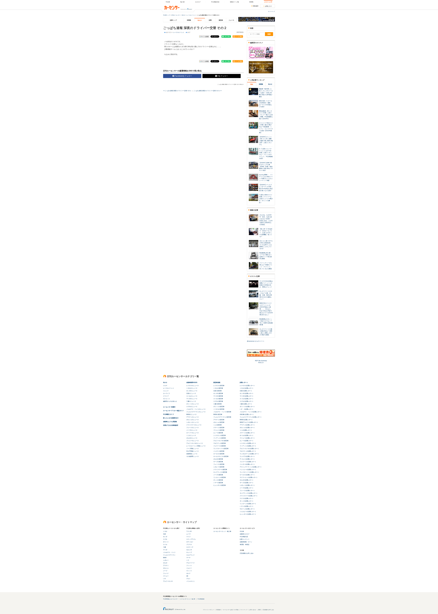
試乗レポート (244, 382)
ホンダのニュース (191, 391)
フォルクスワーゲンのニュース (196, 412)
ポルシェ (166, 568)
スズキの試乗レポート (246, 401)
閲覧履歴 (255, 6)
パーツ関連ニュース (192, 448)
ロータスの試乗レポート (247, 475)
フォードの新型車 (218, 464)
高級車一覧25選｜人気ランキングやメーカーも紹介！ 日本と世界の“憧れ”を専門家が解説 (266, 92)
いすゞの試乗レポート (246, 409)
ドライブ (166, 396)
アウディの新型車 (218, 419)
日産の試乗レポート (246, 391)
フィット (189, 565)
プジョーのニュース (192, 440)
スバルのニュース (191, 396)
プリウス (189, 544)
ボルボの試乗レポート (246, 480)
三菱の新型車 (217, 404)
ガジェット (166, 398)
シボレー (166, 560)
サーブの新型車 (218, 461)
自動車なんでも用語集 (170, 421)
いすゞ (165, 578)
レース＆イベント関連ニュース (196, 446)
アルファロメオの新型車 (220, 440)
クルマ (165, 385)
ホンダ (165, 536)
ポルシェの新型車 (218, 422)
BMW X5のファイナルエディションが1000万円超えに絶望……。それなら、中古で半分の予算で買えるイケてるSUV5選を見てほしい (266, 309)
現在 (251, 84)
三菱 (164, 547)
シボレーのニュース (192, 422)
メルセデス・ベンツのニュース (196, 409)
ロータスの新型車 (218, 454)
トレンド (166, 391)
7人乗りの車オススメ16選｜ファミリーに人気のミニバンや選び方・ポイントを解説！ (266, 198)
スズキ (165, 539)
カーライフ (166, 393)
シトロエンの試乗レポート (248, 443)
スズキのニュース (191, 406)
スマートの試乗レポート (247, 433)
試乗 (210, 20)
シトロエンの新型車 (219, 435)
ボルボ (165, 563)
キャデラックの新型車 (220, 472)
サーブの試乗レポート (246, 482)
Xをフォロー (223, 76)
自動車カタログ (244, 534)
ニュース (231, 20)
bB (187, 576)
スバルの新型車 (218, 398)
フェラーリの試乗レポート (248, 461)
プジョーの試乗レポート (247, 438)
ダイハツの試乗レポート (247, 406)
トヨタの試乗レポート (246, 388)
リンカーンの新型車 (219, 477)
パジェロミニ (190, 581)
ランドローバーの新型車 (220, 448)
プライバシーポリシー (208, 609)
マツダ (165, 550)
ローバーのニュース (192, 433)
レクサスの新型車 (218, 385)
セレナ (188, 573)
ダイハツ (166, 542)
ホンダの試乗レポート (246, 393)
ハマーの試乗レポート (246, 506)
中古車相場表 (201, 599)
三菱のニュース (191, 401)
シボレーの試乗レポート (247, 485)
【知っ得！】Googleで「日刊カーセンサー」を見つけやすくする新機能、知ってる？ (265, 232)
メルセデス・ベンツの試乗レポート (251, 412)
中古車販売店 (244, 536)
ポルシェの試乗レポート (247, 427)
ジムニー (189, 568)
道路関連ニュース (191, 454)
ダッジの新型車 (218, 480)
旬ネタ (183, 15)
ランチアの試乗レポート (247, 456)
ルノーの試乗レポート (246, 440)
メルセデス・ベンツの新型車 (222, 412)
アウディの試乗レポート (247, 425)
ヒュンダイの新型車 (219, 485)
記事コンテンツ (244, 539)
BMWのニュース (191, 414)
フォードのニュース (192, 427)
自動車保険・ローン (246, 542)
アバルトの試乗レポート (247, 459)
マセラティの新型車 (219, 443)
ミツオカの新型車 (218, 409)
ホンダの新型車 (218, 393)
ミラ (187, 560)
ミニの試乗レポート (246, 430)
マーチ (188, 557)
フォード (166, 573)
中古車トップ (166, 15)
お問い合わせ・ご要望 (255, 609)
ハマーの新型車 (218, 482)
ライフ (188, 536)
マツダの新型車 (218, 396)
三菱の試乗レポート (246, 404)
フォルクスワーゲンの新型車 (222, 417)
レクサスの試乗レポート (247, 385)
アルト (188, 578)
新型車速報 (216, 382)
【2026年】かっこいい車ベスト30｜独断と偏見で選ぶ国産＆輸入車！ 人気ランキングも (266, 140)
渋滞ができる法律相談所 (170, 425)
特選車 (189, 20)
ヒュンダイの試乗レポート (248, 514)
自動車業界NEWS (191, 382)
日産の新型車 (217, 391)
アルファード (190, 563)
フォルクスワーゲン (169, 555)
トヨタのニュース (191, 388)
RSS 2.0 (260, 362)
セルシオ (189, 550)
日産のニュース (191, 393)
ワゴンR (189, 531)
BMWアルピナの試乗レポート (249, 422)
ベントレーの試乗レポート (248, 469)
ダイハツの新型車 (218, 406)
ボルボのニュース (191, 438)
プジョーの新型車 (218, 430)
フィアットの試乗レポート (248, 446)
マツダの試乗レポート (246, 396)
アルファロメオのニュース (194, 443)
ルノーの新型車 (218, 433)
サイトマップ (271, 11)
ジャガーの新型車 (218, 451)
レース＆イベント (191, 15)
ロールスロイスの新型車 (220, 456)
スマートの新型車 (218, 427)
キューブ (189, 552)
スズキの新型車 (218, 401)
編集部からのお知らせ (170, 401)
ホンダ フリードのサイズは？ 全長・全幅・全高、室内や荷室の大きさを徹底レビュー (265, 295)
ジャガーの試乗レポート (247, 464)
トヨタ (165, 531)
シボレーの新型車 (218, 467)
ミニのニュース (191, 435)
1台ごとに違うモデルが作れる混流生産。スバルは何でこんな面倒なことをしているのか (266, 244)
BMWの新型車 (217, 414)
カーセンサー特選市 (169, 407)
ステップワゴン (191, 539)
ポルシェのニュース (192, 419)
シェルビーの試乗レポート (248, 511)
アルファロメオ (168, 581)
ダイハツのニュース (192, 404)
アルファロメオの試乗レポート (249, 448)
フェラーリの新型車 (219, 446)
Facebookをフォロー (183, 76)
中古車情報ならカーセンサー (170, 599)
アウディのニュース (192, 417)
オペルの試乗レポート (246, 435)
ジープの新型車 (218, 475)
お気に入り (268, 6)
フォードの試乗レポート (247, 490)
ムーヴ (188, 534)
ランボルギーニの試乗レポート (249, 454)
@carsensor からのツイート (255, 341)
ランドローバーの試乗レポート (249, 472)
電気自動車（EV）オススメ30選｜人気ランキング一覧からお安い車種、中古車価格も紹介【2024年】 (266, 114)
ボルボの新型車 (218, 459)
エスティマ (189, 547)
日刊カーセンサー (175, 15)
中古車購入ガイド (168, 414)
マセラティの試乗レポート (248, 451)
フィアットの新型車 (219, 438)
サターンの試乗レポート (247, 509)
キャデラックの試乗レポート (249, 493)
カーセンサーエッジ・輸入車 (222, 531)
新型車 (221, 20)
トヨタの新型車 (218, 388)
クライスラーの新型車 (220, 469)
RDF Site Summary (261, 360)
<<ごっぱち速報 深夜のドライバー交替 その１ (177, 91)
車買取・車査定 (244, 544)
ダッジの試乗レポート (246, 501)
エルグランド (190, 555)
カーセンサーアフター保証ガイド (173, 410)
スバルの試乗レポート (246, 398)
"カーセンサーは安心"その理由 (231, 609)
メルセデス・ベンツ (169, 552)
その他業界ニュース (192, 456)
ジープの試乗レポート (246, 488)
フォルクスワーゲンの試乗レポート (251, 417)
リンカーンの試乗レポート (248, 503)
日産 (164, 534)
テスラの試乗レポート (246, 498)
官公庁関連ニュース (192, 451)
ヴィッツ (189, 571)
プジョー (166, 576)
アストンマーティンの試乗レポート (251, 467)
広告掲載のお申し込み (246, 553)
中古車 (242, 531)
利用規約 (218, 609)
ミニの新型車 (217, 425)
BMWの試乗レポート (246, 419)
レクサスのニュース (192, 385)
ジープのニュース (191, 430)
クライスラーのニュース (193, 425)
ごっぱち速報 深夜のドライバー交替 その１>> (207, 91)
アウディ (166, 565)
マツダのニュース (191, 398)
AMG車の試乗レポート (247, 414)
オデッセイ (189, 542)
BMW (164, 557)
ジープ (165, 571)
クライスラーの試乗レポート (249, 496)
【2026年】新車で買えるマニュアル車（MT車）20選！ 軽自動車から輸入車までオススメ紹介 (266, 166)
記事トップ (173, 20)
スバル (165, 544)
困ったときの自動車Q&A (171, 418)
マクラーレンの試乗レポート (249, 477)
